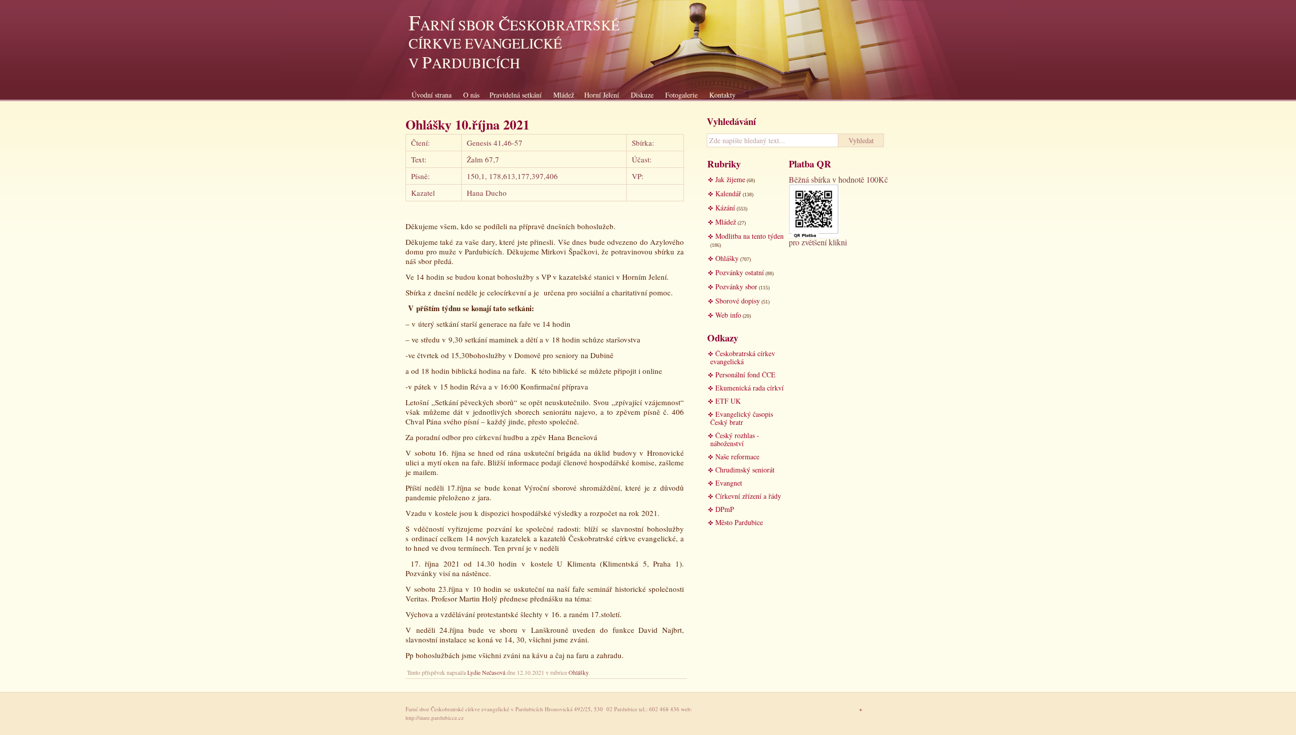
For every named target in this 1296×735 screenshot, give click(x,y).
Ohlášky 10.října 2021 (468, 124)
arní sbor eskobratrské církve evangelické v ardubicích (514, 43)
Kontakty (722, 95)
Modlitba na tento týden (749, 236)
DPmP (724, 509)
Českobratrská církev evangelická (742, 357)
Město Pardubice (739, 522)
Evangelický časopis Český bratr (741, 418)
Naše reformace (737, 456)
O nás (471, 95)
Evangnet (728, 483)
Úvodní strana (432, 95)
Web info (728, 315)
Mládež (563, 95)
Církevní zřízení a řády (748, 496)
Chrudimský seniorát (745, 469)
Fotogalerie (681, 95)
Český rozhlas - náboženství (734, 439)
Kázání (725, 207)
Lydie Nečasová (486, 672)
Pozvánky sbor (736, 286)
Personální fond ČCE (745, 374)
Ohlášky (578, 672)
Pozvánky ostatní (739, 272)
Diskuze (642, 95)
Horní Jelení (601, 95)
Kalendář (728, 193)
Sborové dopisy (737, 301)
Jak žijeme (730, 179)
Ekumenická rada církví (749, 388)
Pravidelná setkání (516, 95)
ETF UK (728, 401)
